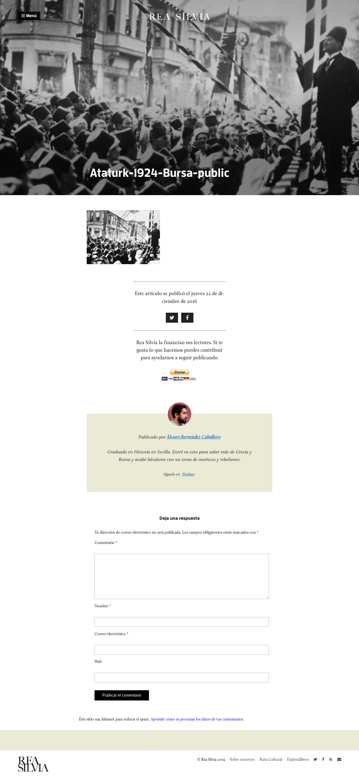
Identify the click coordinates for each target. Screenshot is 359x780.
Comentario (106, 542)
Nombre (103, 606)
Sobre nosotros (242, 759)
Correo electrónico (111, 633)
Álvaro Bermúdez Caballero (194, 437)
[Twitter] (315, 759)
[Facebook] (323, 759)
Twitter (188, 474)
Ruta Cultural (271, 759)
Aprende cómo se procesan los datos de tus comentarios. (197, 719)
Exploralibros (298, 759)
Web (98, 661)
